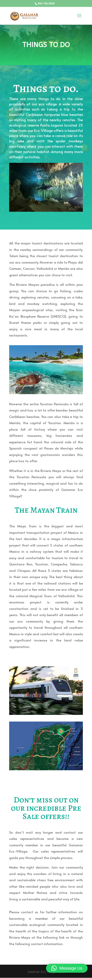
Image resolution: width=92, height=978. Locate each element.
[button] (67, 968)
